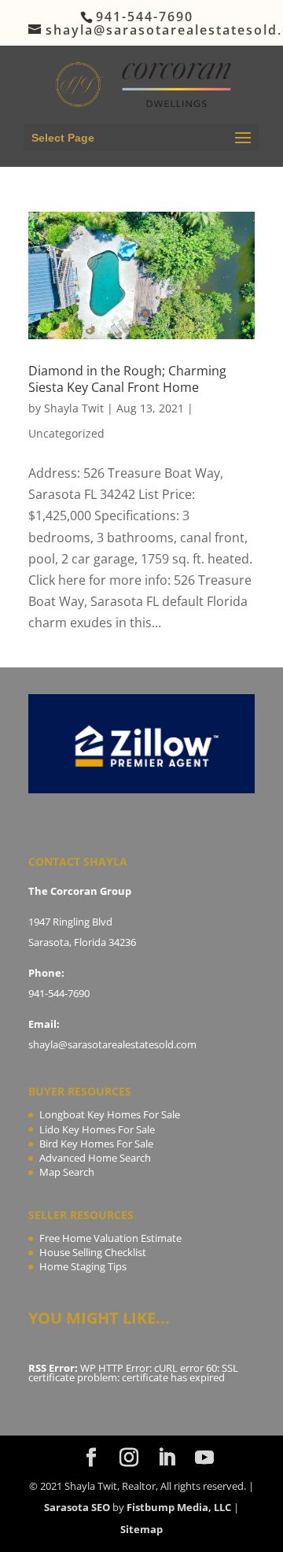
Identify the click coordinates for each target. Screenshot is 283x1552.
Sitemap (141, 1529)
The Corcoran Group (79, 891)
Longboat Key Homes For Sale (109, 1114)
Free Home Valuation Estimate (110, 1238)
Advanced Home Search (95, 1158)
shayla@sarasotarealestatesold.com (112, 1044)
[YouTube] (204, 1458)
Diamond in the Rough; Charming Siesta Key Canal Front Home (127, 379)
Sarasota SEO (77, 1507)
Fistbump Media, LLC (179, 1507)
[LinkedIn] (166, 1458)
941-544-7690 (59, 993)
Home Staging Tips (83, 1266)
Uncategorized (66, 433)
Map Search (66, 1172)
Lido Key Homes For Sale (97, 1129)
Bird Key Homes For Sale (96, 1143)
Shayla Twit (74, 408)
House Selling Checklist (92, 1252)
